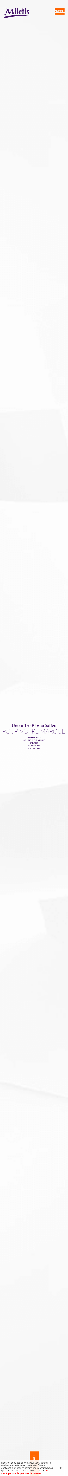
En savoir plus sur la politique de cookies (24, 1472)
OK (60, 1468)
